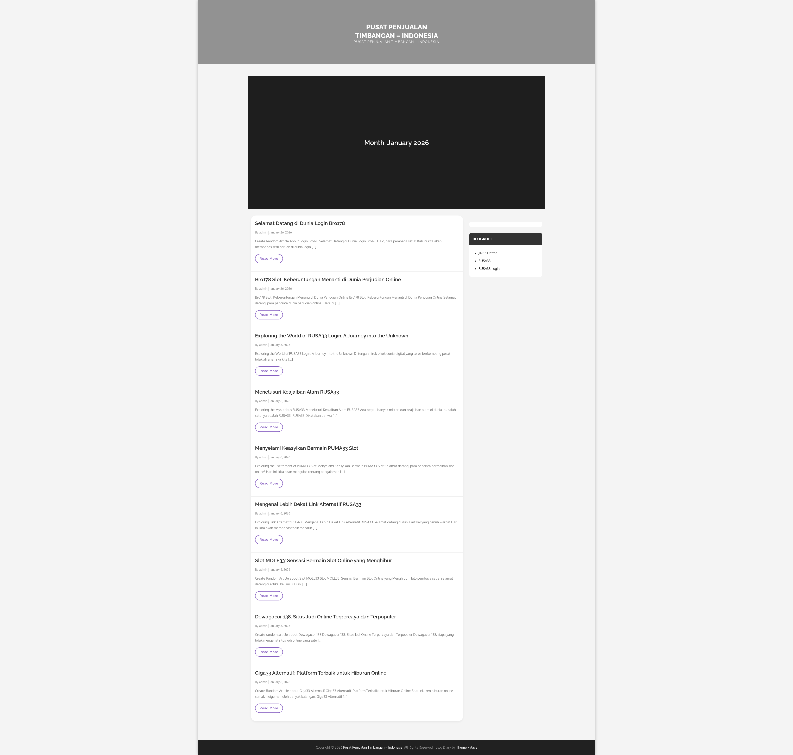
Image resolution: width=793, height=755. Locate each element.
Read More (268, 259)
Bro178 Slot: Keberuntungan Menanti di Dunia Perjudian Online (328, 279)
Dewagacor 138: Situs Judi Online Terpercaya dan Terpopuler (325, 617)
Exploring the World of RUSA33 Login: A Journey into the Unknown (331, 336)
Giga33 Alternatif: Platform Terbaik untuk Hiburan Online (320, 673)
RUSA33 (484, 261)
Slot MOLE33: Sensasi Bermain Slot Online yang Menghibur (323, 560)
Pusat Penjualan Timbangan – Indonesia (372, 747)
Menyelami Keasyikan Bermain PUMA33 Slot (306, 448)
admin (263, 232)
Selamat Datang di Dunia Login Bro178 (300, 223)
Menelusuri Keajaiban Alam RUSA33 (297, 392)
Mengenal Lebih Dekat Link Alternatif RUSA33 (308, 504)
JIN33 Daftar (487, 253)
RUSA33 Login (489, 269)
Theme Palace (466, 747)
